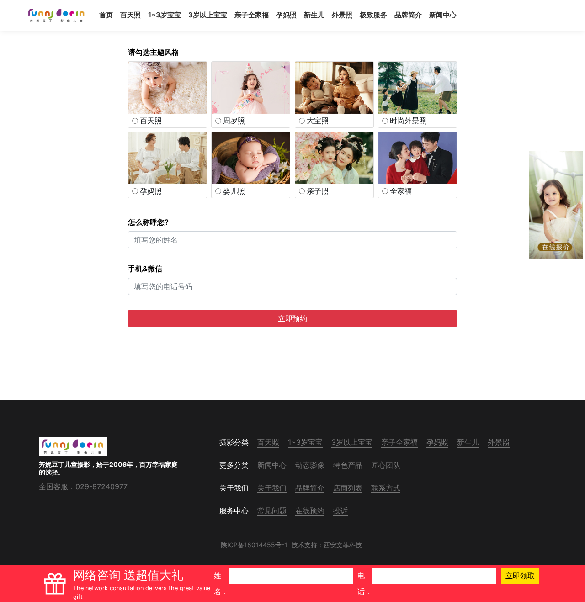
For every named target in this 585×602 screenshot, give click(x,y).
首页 (106, 15)
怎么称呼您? (148, 222)
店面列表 (347, 487)
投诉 (340, 510)
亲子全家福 (251, 15)
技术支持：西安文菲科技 (327, 545)
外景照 (342, 15)
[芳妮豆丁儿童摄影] (57, 15)
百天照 (130, 15)
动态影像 (309, 465)
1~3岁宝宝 (164, 15)
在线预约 (309, 510)
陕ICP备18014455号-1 (254, 545)
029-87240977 (101, 486)
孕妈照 (286, 15)
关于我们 (272, 487)
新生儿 (314, 15)
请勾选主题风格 (153, 52)
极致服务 (373, 15)
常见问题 (272, 510)
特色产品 (347, 465)
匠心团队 (385, 465)
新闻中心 (443, 15)
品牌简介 (408, 15)
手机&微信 (145, 268)
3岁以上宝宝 (207, 15)
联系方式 (385, 487)
